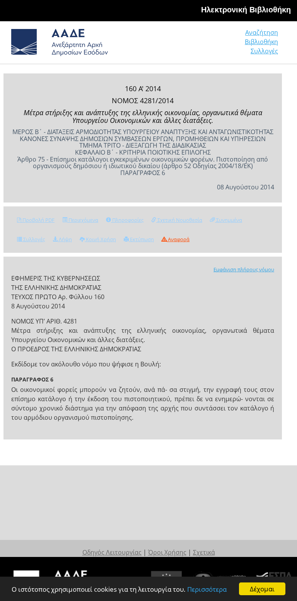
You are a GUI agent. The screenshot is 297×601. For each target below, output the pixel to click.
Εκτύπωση (141, 239)
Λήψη (65, 239)
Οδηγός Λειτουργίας (112, 552)
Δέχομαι (262, 588)
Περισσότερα (207, 589)
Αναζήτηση (261, 32)
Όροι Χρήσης (167, 552)
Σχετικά (204, 552)
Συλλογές (264, 51)
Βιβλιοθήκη (261, 41)
